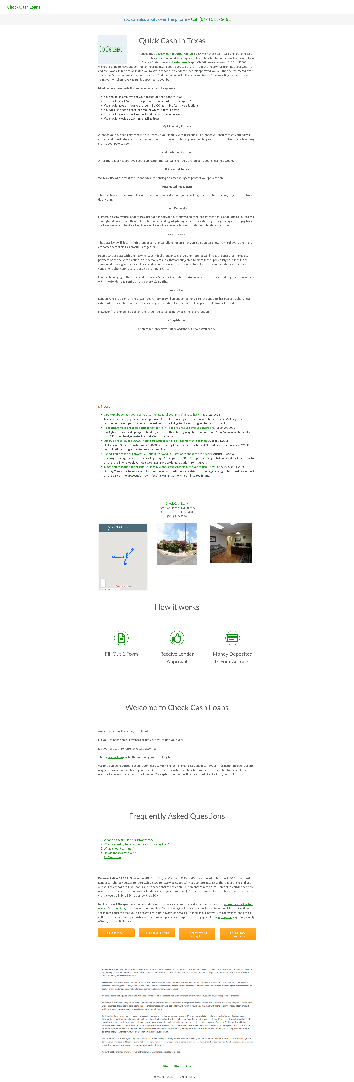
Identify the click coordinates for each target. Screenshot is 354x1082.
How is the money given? (120, 852)
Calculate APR (116, 932)
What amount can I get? (119, 848)
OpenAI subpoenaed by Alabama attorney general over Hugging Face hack (151, 414)
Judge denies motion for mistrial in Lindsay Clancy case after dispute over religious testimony (163, 466)
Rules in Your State (157, 932)
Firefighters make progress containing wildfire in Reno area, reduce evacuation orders (159, 427)
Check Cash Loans (23, 7)
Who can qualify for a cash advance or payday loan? (136, 844)
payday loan (115, 757)
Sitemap (168, 1066)
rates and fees (199, 75)
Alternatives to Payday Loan (197, 934)
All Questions (112, 857)
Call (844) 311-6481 (211, 19)
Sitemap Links (182, 1066)
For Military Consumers (237, 934)
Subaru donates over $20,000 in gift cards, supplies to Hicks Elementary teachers (156, 440)
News (105, 406)
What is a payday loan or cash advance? (128, 839)
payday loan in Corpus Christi (174, 53)
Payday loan (179, 62)
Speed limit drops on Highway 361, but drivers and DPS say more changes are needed (158, 453)
